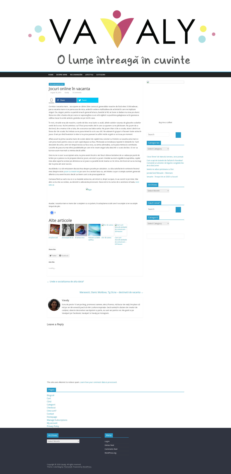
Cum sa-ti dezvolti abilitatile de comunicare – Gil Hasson (121, 241)
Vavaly (67, 93)
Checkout (51, 407)
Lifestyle (89, 74)
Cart (49, 398)
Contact (50, 413)
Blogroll (50, 395)
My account (52, 423)
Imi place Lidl (53, 238)
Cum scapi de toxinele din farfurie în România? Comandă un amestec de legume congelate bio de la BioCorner (165, 163)
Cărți (49, 401)
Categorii (100, 74)
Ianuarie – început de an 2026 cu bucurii (162, 177)
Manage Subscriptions (57, 420)
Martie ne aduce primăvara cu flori (160, 169)
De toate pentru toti (56, 84)
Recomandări (76, 74)
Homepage (52, 417)
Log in (107, 441)
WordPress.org (110, 453)
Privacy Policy (53, 426)
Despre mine (61, 74)
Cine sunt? (51, 410)
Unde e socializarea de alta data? (65, 281)
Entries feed (109, 445)
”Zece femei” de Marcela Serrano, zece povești (165, 157)
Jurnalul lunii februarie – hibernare (160, 173)
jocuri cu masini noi (71, 171)
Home (50, 74)
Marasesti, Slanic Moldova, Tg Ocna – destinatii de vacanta (111, 292)
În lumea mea (79, 238)
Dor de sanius (106, 238)
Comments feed (111, 449)
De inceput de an (68, 238)
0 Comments (76, 93)
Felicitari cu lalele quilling (94, 239)
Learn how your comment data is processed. (98, 382)
